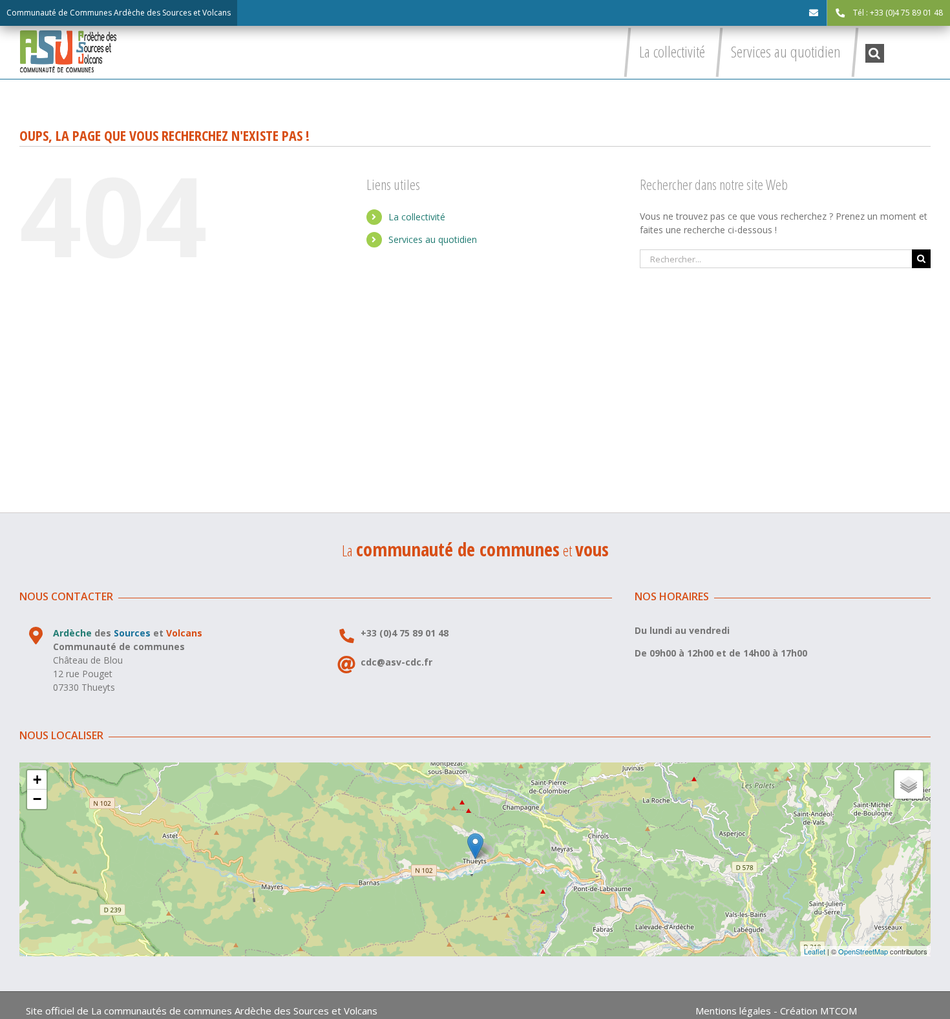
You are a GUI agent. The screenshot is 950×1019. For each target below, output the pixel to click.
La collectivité (416, 217)
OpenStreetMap (863, 951)
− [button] (37, 799)
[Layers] (908, 784)
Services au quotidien (432, 239)
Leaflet (814, 951)
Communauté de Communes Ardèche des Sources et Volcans (118, 12)
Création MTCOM (818, 1010)
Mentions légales (733, 1010)
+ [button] (37, 780)
